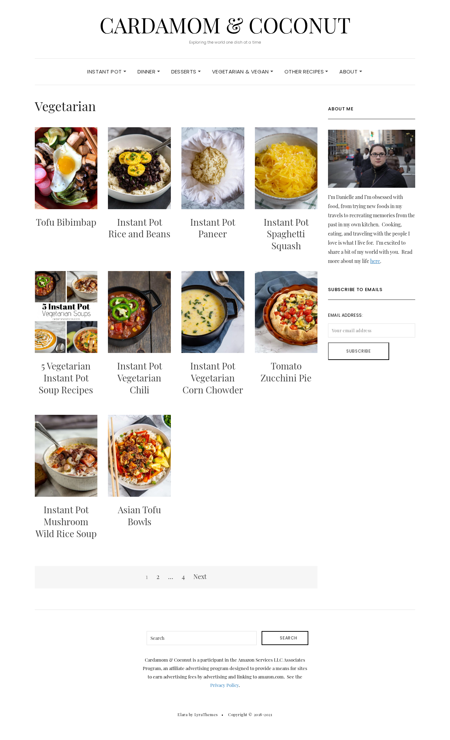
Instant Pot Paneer (212, 228)
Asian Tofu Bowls (139, 515)
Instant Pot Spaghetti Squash (286, 234)
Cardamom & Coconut (225, 25)
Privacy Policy (224, 685)
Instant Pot (105, 71)
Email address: (345, 315)
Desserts (184, 71)
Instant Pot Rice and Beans (139, 228)
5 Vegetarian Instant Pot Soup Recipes (66, 378)
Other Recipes (304, 71)
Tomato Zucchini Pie (286, 372)
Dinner (147, 71)
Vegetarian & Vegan (241, 71)
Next (199, 576)
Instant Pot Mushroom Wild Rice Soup (66, 521)
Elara (182, 714)
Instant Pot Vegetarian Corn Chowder (212, 378)
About (349, 71)
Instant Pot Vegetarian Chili (139, 378)
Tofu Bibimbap (66, 222)
